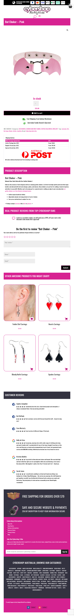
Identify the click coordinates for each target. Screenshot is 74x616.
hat (25, 203)
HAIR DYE (19, 577)
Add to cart (38, 113)
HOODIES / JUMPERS (32, 579)
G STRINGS (27, 575)
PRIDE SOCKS (39, 586)
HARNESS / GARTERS (50, 577)
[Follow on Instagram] (39, 607)
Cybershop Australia (31, 131)
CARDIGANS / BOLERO (20, 571)
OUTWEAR (43, 581)
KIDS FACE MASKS (11, 581)
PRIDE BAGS (44, 583)
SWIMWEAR (41, 588)
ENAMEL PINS (53, 573)
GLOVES (59, 575)
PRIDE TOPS (46, 586)
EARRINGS (35, 573)
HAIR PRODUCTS (26, 577)
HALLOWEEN (49, 129)
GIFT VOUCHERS (35, 575)
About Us (9, 524)
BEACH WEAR (57, 568)
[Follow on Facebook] (28, 607)
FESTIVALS (16, 575)
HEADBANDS (17, 579)
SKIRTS (21, 588)
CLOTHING (52, 571)
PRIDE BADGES (36, 583)
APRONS (19, 568)
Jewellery (19, 131)
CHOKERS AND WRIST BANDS (33, 129)
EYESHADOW (61, 573)
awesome (64, 129)
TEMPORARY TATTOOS (50, 588)
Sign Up (64, 552)
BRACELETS (11, 571)
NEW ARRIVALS (27, 581)
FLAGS (21, 575)
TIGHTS (59, 588)
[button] (67, 30)
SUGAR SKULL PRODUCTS (30, 588)
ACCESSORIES (22, 129)
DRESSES (29, 573)
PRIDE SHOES (31, 586)
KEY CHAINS (65, 579)
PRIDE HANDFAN (62, 583)
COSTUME (9, 573)
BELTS (63, 568)
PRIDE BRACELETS (52, 583)
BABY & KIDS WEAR (27, 568)
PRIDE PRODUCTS (22, 586)
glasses (29, 203)
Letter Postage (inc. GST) (12, 143)
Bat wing (6, 131)
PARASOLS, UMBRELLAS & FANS (59, 581)
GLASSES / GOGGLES (45, 575)
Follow (33, 607)
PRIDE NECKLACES (11, 586)
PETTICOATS (16, 583)
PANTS (48, 581)
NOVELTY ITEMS (36, 581)
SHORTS (16, 588)
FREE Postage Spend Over (12, 141)
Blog (8, 534)
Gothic (15, 131)
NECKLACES (19, 581)
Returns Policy (11, 530)
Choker (10, 131)
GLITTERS (53, 575)
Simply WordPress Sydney (24, 602)
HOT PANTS (51, 579)
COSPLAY (43, 129)
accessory (17, 203)
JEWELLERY (55, 129)
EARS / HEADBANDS (44, 573)
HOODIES (23, 579)
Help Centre (10, 526)
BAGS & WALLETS (37, 568)
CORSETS (58, 571)
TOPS (64, 588)
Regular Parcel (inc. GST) (12, 145)
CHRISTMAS (45, 571)
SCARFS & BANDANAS (56, 586)
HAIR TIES (34, 577)
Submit (65, 267)
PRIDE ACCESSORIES (26, 583)
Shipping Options (10, 138)
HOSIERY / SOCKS (42, 579)
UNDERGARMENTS (37, 590)
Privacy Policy (11, 532)
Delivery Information (13, 528)
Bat (68, 129)
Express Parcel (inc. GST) (12, 148)
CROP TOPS (16, 573)
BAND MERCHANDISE (48, 568)
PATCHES (10, 583)
